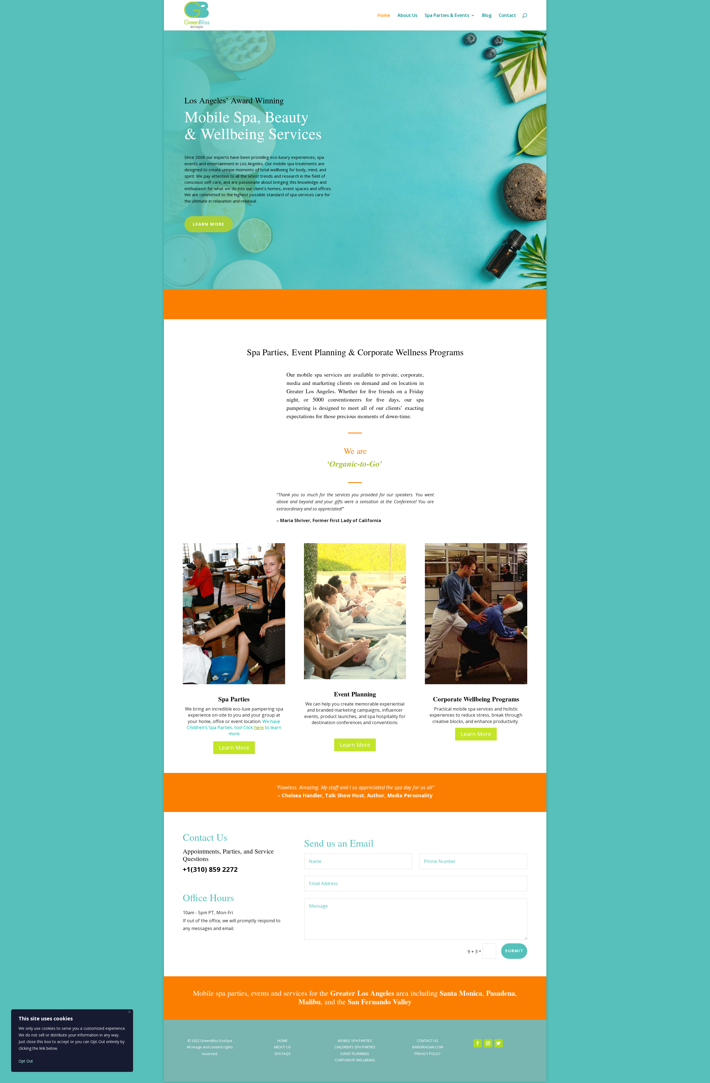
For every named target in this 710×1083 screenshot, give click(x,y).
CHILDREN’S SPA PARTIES (355, 1046)
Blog (486, 15)
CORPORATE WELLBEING (355, 1060)
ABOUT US (282, 1046)
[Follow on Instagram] (488, 1043)
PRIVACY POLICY (427, 1053)
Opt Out (26, 1061)
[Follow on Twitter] (499, 1043)
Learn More (208, 224)
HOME (282, 1040)
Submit (514, 951)
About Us (407, 15)
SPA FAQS (282, 1053)
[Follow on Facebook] (477, 1043)
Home (383, 15)
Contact (507, 15)
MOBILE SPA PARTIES (355, 1040)
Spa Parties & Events (447, 15)
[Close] (129, 1012)
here (259, 727)
